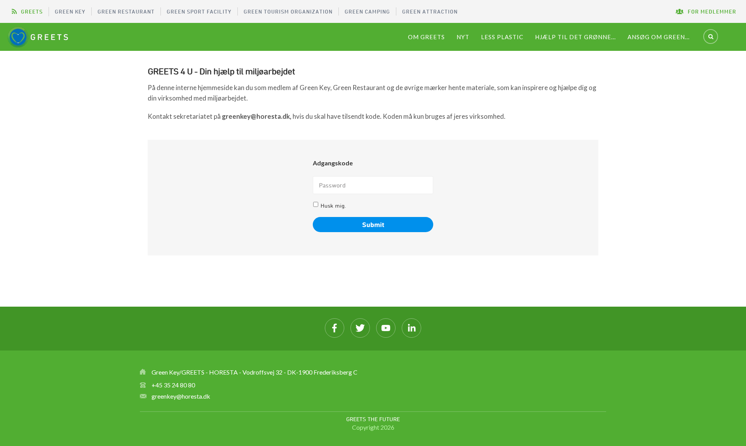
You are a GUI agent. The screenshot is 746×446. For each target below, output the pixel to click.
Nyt (463, 36)
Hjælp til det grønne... (575, 36)
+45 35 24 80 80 (173, 385)
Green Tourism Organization (288, 11)
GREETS (32, 11)
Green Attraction (430, 11)
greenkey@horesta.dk (181, 396)
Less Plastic (502, 36)
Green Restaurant (126, 11)
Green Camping (367, 11)
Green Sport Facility (199, 11)
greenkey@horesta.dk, (256, 116)
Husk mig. (333, 205)
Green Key (70, 11)
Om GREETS (426, 36)
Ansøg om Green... (658, 36)
